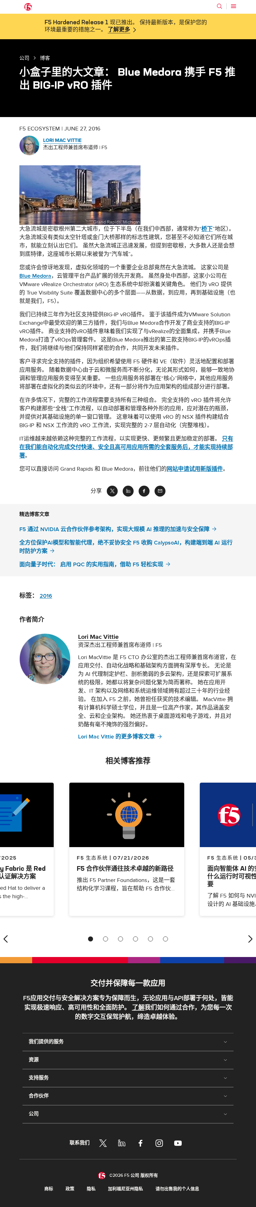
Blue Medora (35, 276)
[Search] (219, 6)
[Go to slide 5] (150, 938)
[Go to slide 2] (105, 938)
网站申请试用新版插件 (195, 469)
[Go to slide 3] (120, 938)
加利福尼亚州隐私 (125, 1188)
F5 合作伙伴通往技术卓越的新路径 (125, 868)
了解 (138, 1007)
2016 (46, 596)
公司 (24, 58)
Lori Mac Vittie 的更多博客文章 (116, 736)
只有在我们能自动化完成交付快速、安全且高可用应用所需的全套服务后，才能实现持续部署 (126, 447)
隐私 (91, 1188)
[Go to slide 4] (135, 938)
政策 (70, 1188)
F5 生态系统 (92, 858)
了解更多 (119, 30)
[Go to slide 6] (165, 938)
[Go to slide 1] (90, 938)
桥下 (207, 229)
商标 (48, 1188)
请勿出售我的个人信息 (177, 1188)
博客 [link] (45, 58)
